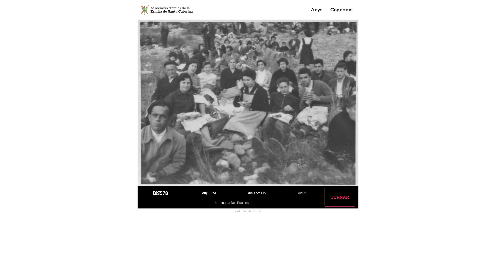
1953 (212, 193)
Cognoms (341, 9)
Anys (317, 9)
